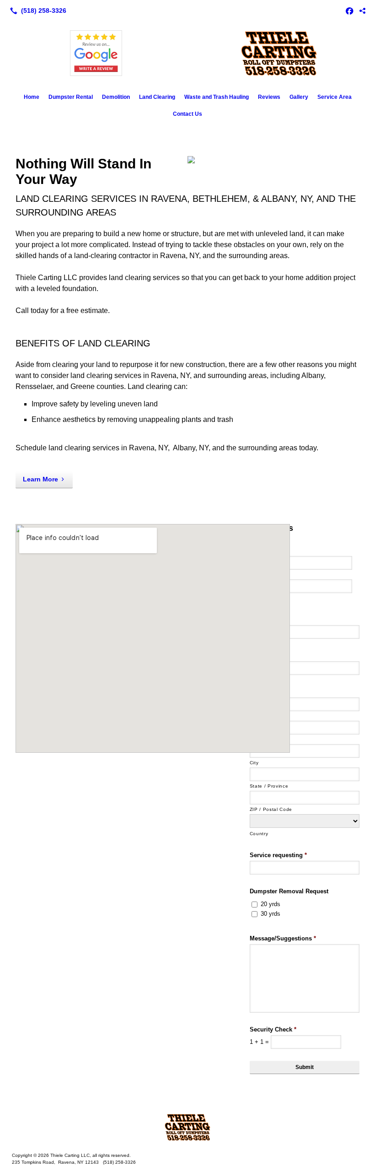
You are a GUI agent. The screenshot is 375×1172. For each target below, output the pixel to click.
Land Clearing (157, 97)
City (254, 762)
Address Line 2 (268, 739)
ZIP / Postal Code (271, 809)
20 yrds (270, 904)
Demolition (116, 97)
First (257, 574)
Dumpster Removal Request (289, 891)
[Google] (362, 10)
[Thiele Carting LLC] (187, 1127)
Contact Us (187, 114)
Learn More (40, 479)
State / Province (269, 786)
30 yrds (270, 913)
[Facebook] (349, 10)
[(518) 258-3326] (36, 10)
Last (257, 597)
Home (31, 97)
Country (259, 833)
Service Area (334, 97)
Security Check (273, 1029)
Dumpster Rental (70, 97)
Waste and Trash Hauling (216, 97)
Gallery (298, 97)
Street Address (267, 715)
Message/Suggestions (283, 938)
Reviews (269, 97)
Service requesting (278, 855)
